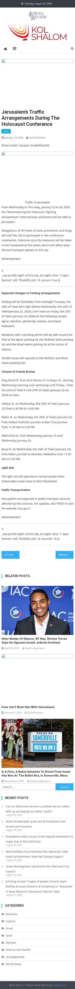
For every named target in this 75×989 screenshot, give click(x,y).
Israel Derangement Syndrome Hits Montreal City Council (37, 869)
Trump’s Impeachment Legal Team (13, 555)
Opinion (11, 942)
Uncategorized (15, 957)
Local (9, 935)
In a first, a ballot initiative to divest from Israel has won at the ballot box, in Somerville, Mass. (36, 773)
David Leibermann (35, 648)
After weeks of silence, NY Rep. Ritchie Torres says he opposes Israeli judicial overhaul (34, 640)
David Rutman (37, 137)
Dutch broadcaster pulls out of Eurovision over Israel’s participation (36, 824)
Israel (6, 131)
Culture (10, 921)
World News (13, 964)
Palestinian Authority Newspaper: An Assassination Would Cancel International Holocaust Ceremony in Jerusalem (66, 555)
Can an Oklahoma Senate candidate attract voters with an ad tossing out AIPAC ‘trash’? (38, 809)
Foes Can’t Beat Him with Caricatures (28, 707)
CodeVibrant (59, 985)
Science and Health (18, 950)
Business (11, 914)
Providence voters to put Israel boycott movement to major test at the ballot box (39, 839)
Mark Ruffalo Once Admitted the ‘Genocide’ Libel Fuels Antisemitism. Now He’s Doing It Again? (37, 854)
